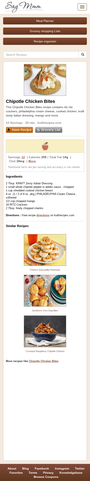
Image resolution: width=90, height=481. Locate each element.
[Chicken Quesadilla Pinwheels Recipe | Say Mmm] (45, 250)
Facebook (42, 468)
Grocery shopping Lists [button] (45, 31)
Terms (33, 472)
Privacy (48, 472)
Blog (25, 468)
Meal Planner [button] (45, 21)
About (12, 468)
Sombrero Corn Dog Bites (45, 310)
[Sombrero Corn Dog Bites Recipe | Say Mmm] (45, 291)
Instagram (62, 468)
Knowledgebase (70, 472)
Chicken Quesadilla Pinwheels (45, 270)
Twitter (80, 468)
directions (42, 215)
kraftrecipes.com (49, 122)
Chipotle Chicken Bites (43, 361)
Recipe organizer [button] (45, 41)
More (32, 161)
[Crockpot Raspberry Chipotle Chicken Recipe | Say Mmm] (45, 331)
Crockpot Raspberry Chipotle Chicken (45, 351)
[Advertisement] (45, 413)
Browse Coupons (46, 476)
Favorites (16, 472)
